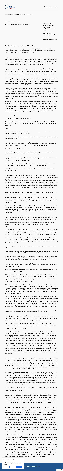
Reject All (12, 466)
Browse (50, 6)
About (56, 6)
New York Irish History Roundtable (31, 466)
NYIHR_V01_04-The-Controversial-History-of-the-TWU (17, 24)
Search (45, 6)
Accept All (19, 466)
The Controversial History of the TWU (49, 35)
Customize (6, 466)
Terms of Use (54, 39)
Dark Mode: (59, 469)
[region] (13, 463)
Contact (39, 466)
